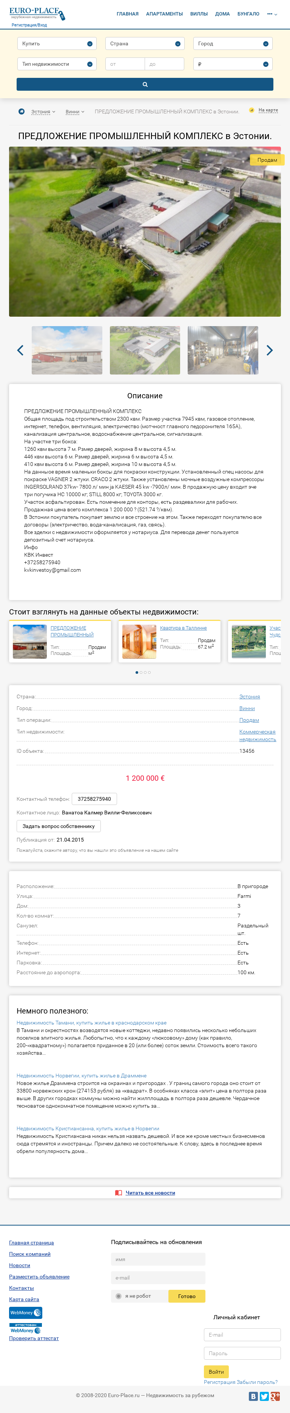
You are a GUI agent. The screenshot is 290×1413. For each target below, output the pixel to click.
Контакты (21, 1288)
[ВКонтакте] (253, 1396)
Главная (128, 14)
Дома (222, 14)
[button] (272, 14)
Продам (249, 720)
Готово (187, 1296)
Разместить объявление (39, 1277)
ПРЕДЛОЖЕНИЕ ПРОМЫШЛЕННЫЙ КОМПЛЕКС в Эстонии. (76, 631)
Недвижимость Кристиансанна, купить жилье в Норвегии (88, 1128)
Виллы (199, 14)
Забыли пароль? (257, 1382)
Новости (19, 1265)
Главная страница (31, 1243)
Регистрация (220, 1382)
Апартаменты (164, 14)
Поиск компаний (30, 1254)
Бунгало (248, 14)
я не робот (138, 1296)
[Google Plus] (275, 1396)
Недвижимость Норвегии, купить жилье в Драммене (82, 1076)
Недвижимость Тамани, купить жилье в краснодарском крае (92, 1023)
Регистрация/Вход (29, 25)
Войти (216, 1372)
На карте (268, 110)
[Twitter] (264, 1396)
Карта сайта (24, 1299)
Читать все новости (150, 1193)
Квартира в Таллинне (183, 628)
